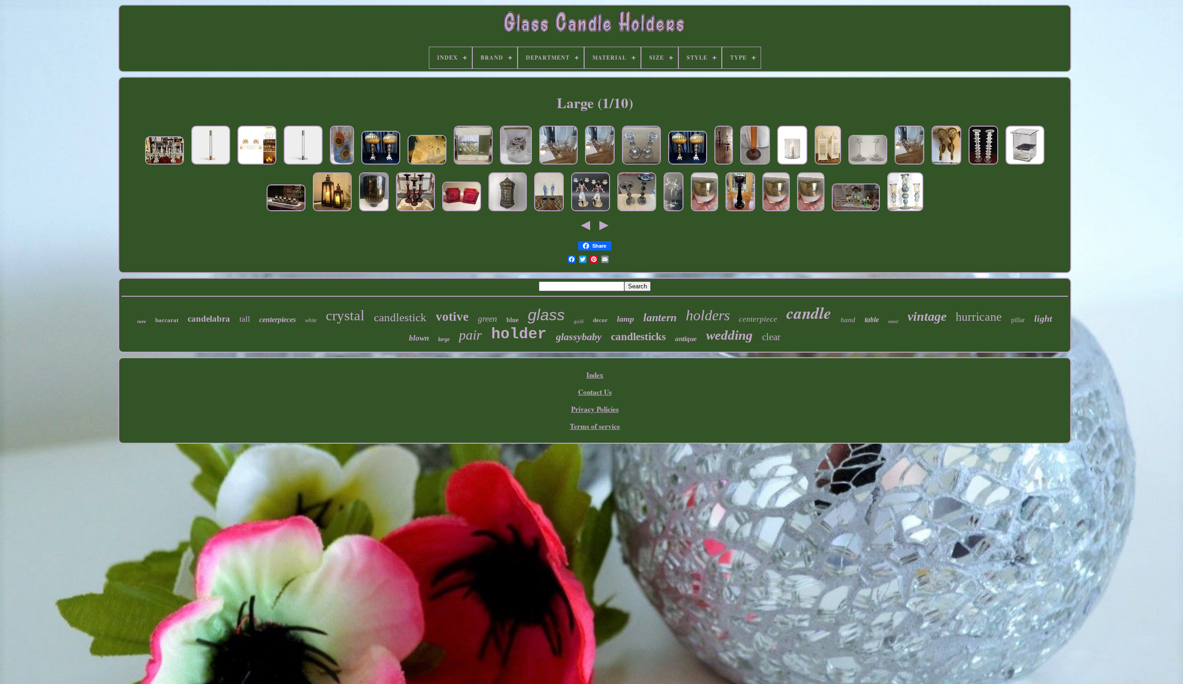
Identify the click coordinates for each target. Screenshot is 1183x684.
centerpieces (277, 320)
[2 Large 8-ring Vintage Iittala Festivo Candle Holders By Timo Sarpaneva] (983, 164)
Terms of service (595, 426)
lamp (625, 319)
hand (848, 320)
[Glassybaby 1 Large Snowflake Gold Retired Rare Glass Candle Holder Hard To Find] (704, 211)
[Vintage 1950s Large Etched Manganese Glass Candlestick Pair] (868, 164)
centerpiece (758, 319)
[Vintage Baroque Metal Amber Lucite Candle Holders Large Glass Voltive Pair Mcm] (381, 164)
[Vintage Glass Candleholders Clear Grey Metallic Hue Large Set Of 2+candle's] (637, 211)
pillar (1018, 320)
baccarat (166, 320)
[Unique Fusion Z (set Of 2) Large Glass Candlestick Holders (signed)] (755, 164)
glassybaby (579, 336)
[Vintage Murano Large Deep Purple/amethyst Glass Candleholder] (740, 211)
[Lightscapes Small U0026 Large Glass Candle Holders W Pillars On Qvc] (856, 211)
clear (771, 336)
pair (470, 334)
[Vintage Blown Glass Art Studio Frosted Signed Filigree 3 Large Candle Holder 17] (905, 211)
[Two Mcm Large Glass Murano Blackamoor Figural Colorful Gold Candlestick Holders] (590, 211)
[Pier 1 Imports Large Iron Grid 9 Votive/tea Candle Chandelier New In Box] (473, 164)
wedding (729, 335)
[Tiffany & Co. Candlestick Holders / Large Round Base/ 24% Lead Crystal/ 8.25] (641, 164)
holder (519, 334)
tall (244, 319)
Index (595, 375)
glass (546, 315)
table (872, 320)
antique (686, 338)
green (487, 319)
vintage (927, 316)
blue (512, 320)
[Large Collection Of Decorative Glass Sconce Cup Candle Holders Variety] (427, 164)
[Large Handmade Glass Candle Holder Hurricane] (792, 164)
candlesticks (638, 336)
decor (600, 320)
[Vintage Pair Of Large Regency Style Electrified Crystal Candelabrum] (164, 164)
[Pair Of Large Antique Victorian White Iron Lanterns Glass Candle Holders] (828, 164)
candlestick (400, 317)
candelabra (209, 319)
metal (893, 321)
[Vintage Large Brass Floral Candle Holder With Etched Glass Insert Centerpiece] (558, 164)
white (311, 320)
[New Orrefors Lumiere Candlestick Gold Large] (211, 164)
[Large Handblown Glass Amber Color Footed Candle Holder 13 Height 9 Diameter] (373, 211)
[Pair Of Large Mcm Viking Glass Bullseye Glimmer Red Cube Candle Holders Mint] (461, 211)
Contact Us (595, 392)
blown (419, 338)
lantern (660, 317)
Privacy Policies (595, 409)
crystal (345, 315)
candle (809, 312)
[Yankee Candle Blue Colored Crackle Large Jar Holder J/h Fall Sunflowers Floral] (342, 164)
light (1043, 318)
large (444, 339)
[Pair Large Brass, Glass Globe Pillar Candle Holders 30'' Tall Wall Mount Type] (724, 164)
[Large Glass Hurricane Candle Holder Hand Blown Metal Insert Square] (1025, 164)
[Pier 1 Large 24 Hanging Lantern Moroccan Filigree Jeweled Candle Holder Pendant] (508, 211)
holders (708, 315)
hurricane (979, 317)
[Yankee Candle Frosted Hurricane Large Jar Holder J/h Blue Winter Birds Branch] (516, 164)
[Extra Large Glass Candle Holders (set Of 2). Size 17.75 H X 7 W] (673, 211)
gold (579, 321)
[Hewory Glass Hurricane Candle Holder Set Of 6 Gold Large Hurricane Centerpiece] (257, 164)
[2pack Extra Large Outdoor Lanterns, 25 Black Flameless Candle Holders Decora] (332, 211)
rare (141, 321)
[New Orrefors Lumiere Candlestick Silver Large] (303, 164)
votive (452, 317)
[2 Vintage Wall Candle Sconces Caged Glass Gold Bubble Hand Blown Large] (946, 164)
